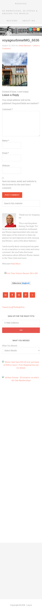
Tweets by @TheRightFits (13, 307)
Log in (29, 605)
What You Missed (9, 345)
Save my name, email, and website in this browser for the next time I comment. (19, 184)
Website (6, 165)
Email (5, 153)
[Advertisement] (11, 422)
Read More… (16, 263)
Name (5, 140)
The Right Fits (21, 31)
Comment (7, 109)
